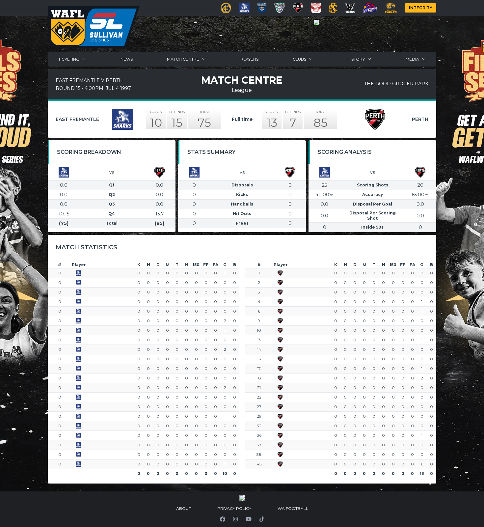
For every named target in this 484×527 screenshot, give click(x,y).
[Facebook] (222, 519)
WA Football (293, 508)
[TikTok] (261, 519)
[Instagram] (235, 519)
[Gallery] (316, 22)
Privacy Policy (234, 508)
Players (249, 59)
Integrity (420, 7)
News (127, 59)
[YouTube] (249, 519)
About (183, 508)
